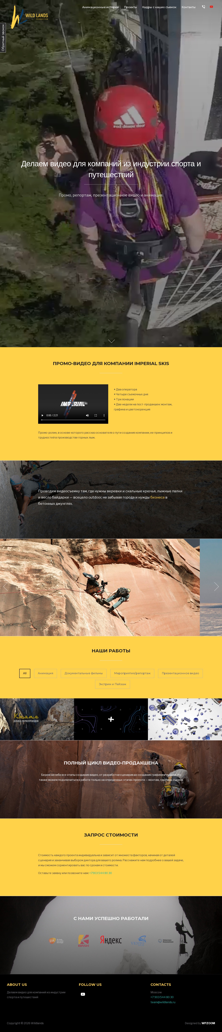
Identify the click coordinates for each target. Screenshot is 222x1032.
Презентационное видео (180, 673)
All (25, 673)
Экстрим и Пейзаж (112, 684)
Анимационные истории (100, 7)
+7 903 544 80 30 (162, 997)
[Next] (215, 586)
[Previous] (6, 586)
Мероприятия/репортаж (132, 673)
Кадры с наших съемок (159, 7)
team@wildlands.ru (163, 1002)
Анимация (45, 673)
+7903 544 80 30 (100, 873)
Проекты (130, 7)
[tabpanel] (111, 942)
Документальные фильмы (84, 673)
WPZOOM (208, 1023)
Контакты (189, 7)
